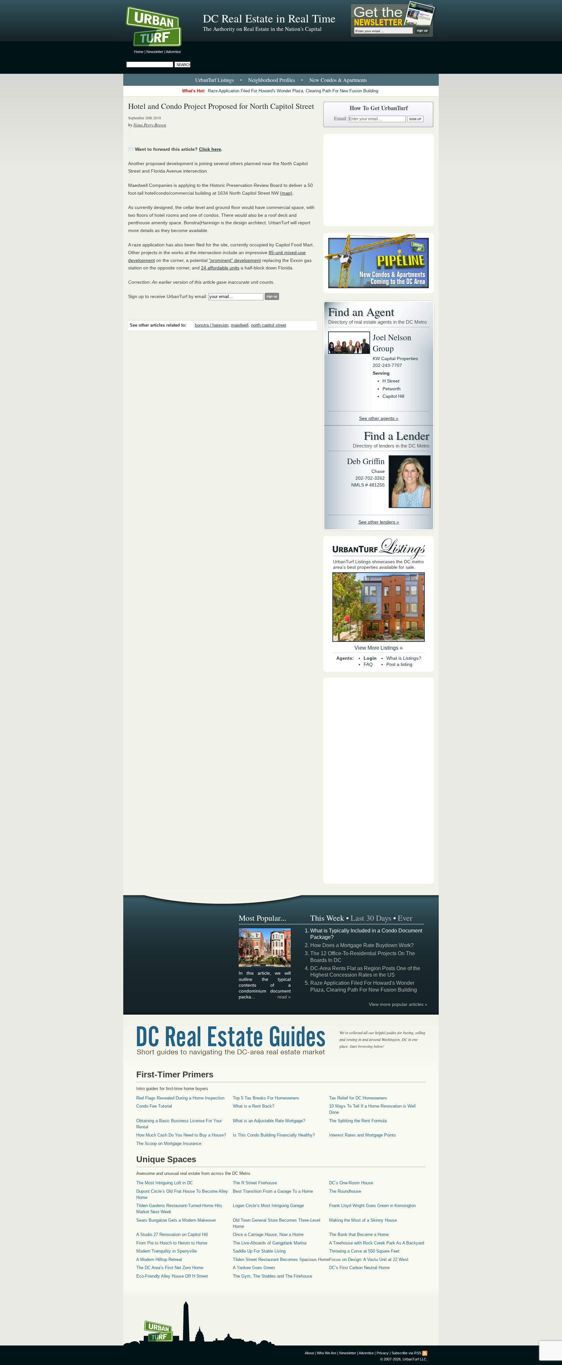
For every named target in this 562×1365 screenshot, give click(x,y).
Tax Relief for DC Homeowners (358, 1098)
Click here (210, 149)
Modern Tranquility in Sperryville (166, 1251)
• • (281, 79)
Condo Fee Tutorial (154, 1106)
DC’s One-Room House (351, 1182)
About (309, 1353)
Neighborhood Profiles (271, 79)
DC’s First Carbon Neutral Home (359, 1267)
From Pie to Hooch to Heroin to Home (171, 1243)
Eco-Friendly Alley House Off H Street (172, 1276)
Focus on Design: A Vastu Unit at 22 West (368, 1259)
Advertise (173, 52)
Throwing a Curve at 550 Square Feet (364, 1251)
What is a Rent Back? (253, 1106)
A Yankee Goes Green (254, 1267)
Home (138, 52)
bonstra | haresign (211, 325)
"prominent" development (235, 260)
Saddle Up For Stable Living (259, 1251)
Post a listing (399, 664)
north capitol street (268, 325)
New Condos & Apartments (338, 79)
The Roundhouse (345, 1191)
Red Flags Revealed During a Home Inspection (180, 1098)
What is (403, 658)
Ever (405, 918)
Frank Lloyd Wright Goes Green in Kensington (372, 1205)
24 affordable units (220, 267)
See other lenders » (378, 522)
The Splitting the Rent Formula (358, 1120)
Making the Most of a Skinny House (363, 1220)
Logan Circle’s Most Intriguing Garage (268, 1205)
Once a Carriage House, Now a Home (268, 1234)
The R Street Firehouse (255, 1182)
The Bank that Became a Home (359, 1234)
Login (370, 658)
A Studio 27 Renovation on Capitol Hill (172, 1234)
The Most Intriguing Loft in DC (164, 1182)
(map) (286, 193)
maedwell (239, 325)
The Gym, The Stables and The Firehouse (272, 1276)
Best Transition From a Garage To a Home (273, 1191)
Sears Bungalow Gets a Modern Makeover (176, 1220)
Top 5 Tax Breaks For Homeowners (266, 1098)
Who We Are (326, 1353)
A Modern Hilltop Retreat (159, 1259)
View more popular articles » (398, 1004)
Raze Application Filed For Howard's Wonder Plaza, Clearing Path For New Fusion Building (293, 90)
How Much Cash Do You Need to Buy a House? (181, 1135)
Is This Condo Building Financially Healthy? (274, 1135)
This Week (327, 918)
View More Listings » (379, 648)
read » (284, 996)
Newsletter (154, 52)
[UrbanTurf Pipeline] (378, 291)
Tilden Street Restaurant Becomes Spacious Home (281, 1259)
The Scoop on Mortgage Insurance (168, 1143)
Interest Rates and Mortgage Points (362, 1135)
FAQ (368, 664)
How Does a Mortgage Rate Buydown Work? (362, 945)
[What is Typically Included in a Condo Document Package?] (265, 966)
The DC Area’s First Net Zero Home (169, 1267)
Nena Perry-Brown (149, 125)
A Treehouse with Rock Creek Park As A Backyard (376, 1243)
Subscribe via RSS (406, 1353)
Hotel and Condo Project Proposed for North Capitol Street (221, 106)
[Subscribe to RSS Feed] (424, 1353)
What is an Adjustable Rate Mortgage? (269, 1120)
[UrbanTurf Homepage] (159, 27)
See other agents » (378, 418)
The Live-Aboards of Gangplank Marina (269, 1243)
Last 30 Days (371, 918)
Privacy (383, 1353)
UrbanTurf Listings (214, 79)
